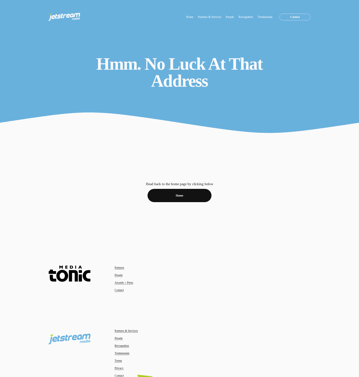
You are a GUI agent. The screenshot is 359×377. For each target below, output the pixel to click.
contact (295, 16)
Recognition (246, 16)
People (230, 16)
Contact (119, 290)
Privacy (119, 368)
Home (189, 16)
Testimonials (265, 16)
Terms (118, 360)
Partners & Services (209, 16)
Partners (119, 267)
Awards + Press (124, 282)
